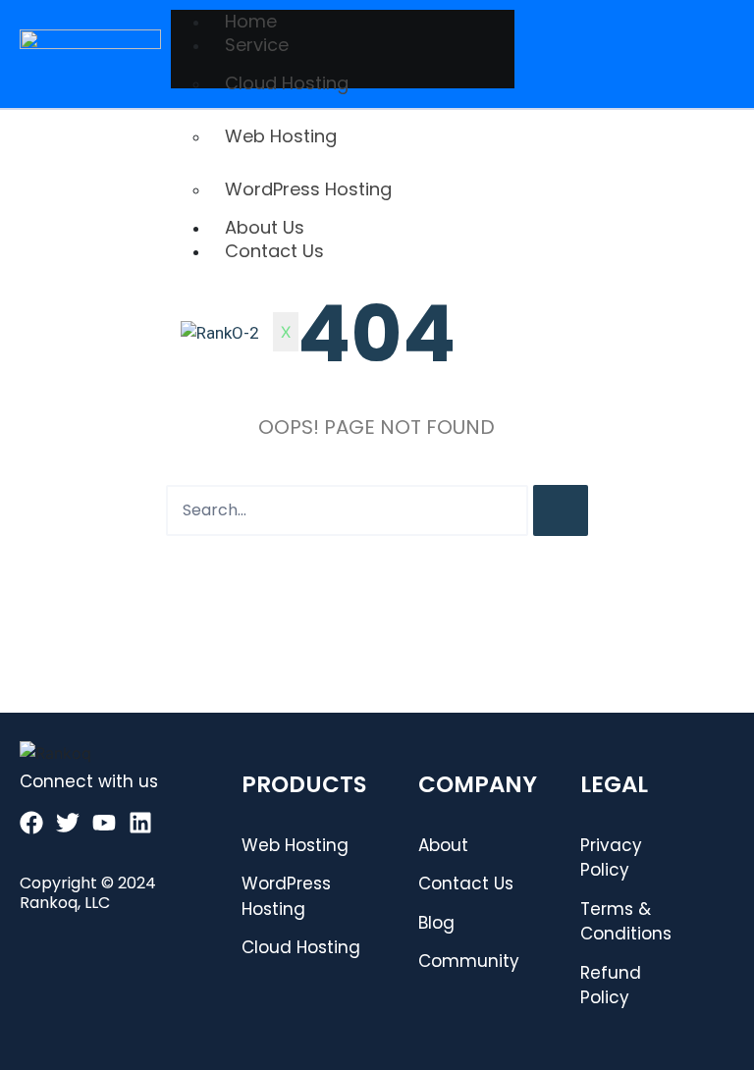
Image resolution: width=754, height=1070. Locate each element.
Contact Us (274, 251)
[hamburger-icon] (712, 19)
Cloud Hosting (287, 83)
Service (257, 44)
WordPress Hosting (308, 189)
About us (264, 227)
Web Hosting (281, 136)
